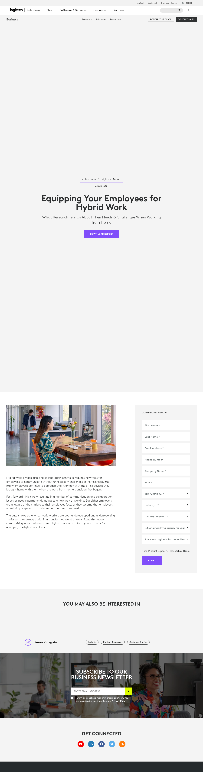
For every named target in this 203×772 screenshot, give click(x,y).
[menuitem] (87, 19)
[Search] (171, 10)
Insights (104, 179)
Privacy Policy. (119, 701)
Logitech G (152, 3)
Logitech (140, 3)
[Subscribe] (128, 691)
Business (165, 3)
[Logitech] (26, 10)
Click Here (182, 550)
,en (189, 3)
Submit (152, 560)
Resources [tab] (99, 10)
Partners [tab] (118, 10)
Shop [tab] (50, 10)
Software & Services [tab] (73, 10)
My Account (189, 10)
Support (174, 3)
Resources (90, 179)
